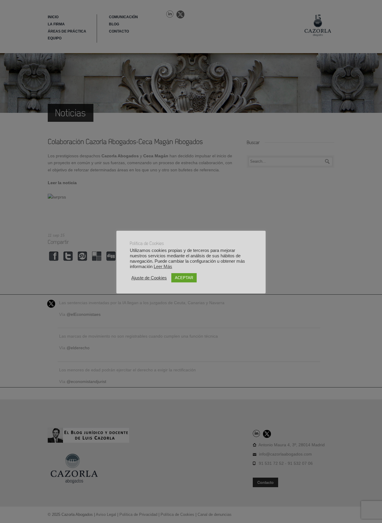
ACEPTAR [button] (184, 278)
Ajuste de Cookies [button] (149, 278)
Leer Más (163, 266)
